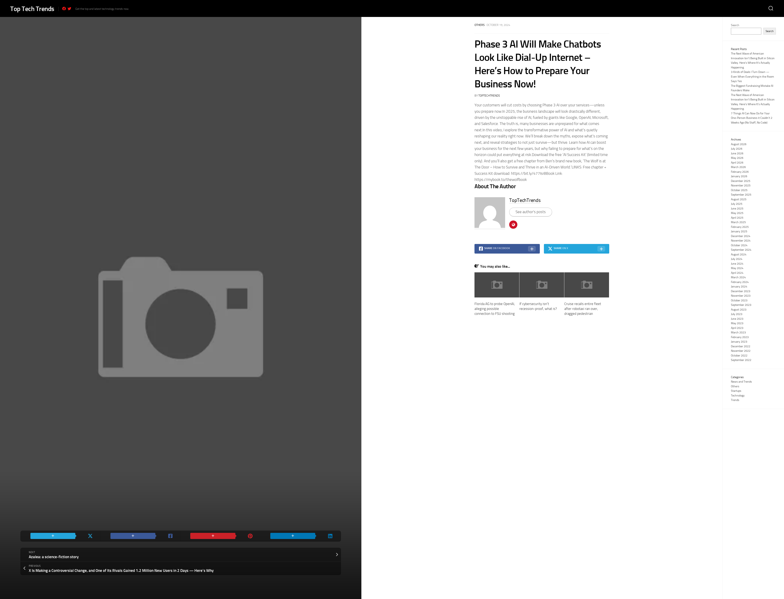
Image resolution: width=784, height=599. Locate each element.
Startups (736, 391)
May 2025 (737, 213)
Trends (735, 400)
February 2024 (740, 282)
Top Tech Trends (32, 9)
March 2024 (738, 277)
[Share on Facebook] (141, 536)
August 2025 (738, 199)
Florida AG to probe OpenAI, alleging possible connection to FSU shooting (494, 309)
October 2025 (739, 190)
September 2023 (741, 305)
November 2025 (741, 185)
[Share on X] (61, 536)
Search (735, 25)
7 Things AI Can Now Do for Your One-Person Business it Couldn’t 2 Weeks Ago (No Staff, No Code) (751, 118)
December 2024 (740, 236)
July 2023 (736, 314)
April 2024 (737, 273)
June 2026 (737, 153)
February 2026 (740, 172)
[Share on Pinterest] (221, 536)
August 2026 (738, 144)
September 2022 (741, 360)
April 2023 (737, 328)
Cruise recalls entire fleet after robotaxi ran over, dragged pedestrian (582, 309)
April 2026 (737, 162)
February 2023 (740, 337)
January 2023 (739, 341)
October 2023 (739, 300)
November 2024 (741, 240)
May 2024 (737, 268)
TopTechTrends (489, 95)
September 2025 (741, 194)
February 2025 (740, 227)
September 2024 (741, 250)
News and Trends (741, 381)
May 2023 (737, 323)
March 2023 (738, 332)
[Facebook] (64, 8)
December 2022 (740, 346)
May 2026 (737, 158)
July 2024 (736, 259)
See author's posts (531, 211)
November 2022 (741, 351)
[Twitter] (69, 8)
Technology (738, 395)
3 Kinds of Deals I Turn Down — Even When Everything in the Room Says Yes (752, 76)
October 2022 (739, 355)
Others (479, 25)
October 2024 (739, 245)
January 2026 (739, 176)
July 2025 (736, 204)
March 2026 (738, 167)
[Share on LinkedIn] (301, 536)
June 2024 (737, 263)
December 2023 (740, 291)
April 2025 (737, 217)
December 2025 (740, 181)
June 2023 (737, 319)
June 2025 (737, 208)
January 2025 (739, 231)
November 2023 (741, 295)
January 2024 (739, 286)
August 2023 (738, 309)
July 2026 (736, 148)
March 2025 (738, 222)
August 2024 (738, 254)
